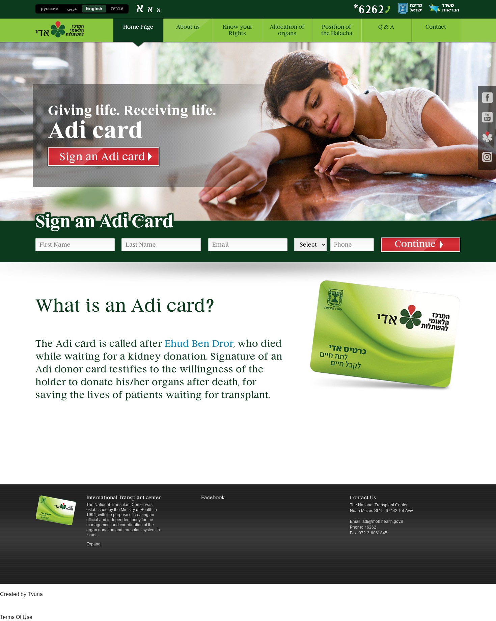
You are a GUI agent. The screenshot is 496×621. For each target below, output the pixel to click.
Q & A (386, 26)
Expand (93, 544)
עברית (117, 8)
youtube (487, 117)
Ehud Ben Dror (199, 343)
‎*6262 (368, 9)
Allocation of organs (287, 30)
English (94, 8)
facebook (487, 97)
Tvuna (35, 594)
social (487, 137)
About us (188, 26)
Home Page (138, 26)
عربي (72, 8)
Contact (435, 26)
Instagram (487, 156)
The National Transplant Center (59, 29)
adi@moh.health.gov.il (382, 521)
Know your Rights (237, 30)
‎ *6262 (370, 527)
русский (49, 8)
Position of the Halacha (336, 30)
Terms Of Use (16, 617)
